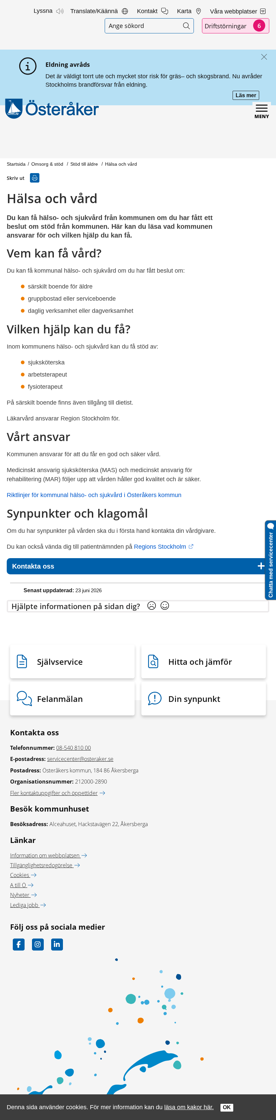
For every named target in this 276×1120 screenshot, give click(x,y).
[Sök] (186, 25)
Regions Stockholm (164, 546)
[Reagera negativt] (152, 606)
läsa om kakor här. (189, 1107)
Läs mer (247, 96)
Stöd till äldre (84, 164)
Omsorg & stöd (48, 164)
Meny (261, 116)
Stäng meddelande (262, 57)
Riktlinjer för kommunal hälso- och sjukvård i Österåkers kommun (95, 495)
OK (227, 1107)
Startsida (16, 164)
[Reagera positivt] (165, 606)
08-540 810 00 (73, 748)
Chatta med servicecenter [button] (271, 563)
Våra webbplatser (234, 11)
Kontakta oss (33, 566)
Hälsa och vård (121, 164)
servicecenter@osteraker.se (80, 759)
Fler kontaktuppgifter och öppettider (54, 793)
